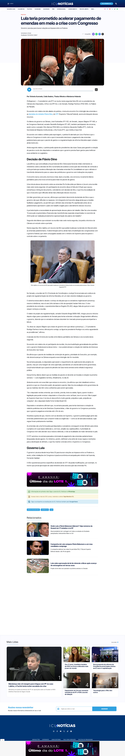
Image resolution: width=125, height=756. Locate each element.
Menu (11, 3)
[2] (76, 654)
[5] (105, 680)
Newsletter (36, 739)
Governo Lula (45, 509)
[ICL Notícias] (62, 3)
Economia (38, 9)
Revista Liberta (84, 9)
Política (29, 9)
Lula (51, 509)
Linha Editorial (56, 739)
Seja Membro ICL (106, 3)
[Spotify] (117, 9)
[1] (34, 664)
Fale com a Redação (69, 739)
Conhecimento (72, 9)
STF (57, 114)
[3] (105, 654)
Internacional (61, 9)
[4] (76, 680)
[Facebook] (107, 9)
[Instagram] (105, 9)
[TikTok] (114, 9)
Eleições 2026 (11, 9)
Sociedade (46, 9)
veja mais (114, 642)
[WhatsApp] (96, 34)
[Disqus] (62, 603)
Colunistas (21, 9)
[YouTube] (109, 9)
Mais (92, 9)
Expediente (45, 739)
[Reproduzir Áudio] (29, 90)
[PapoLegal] (93, 34)
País (53, 9)
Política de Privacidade (85, 739)
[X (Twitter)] (112, 9)
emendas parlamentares (33, 509)
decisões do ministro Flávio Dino (41, 114)
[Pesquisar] (116, 3)
